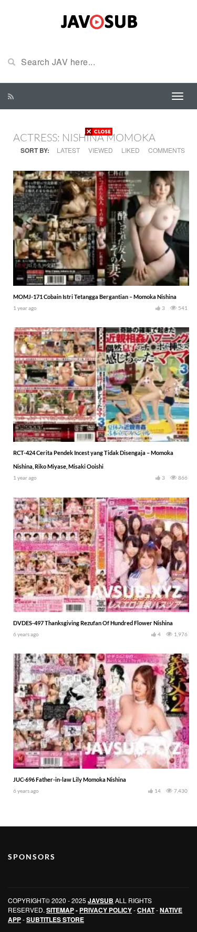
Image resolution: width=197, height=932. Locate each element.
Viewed (100, 150)
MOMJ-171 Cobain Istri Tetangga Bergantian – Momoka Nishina (95, 296)
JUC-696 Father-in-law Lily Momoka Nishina (69, 779)
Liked (130, 150)
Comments (166, 150)
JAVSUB (100, 900)
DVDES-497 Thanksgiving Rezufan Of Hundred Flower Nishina (93, 622)
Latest (68, 150)
